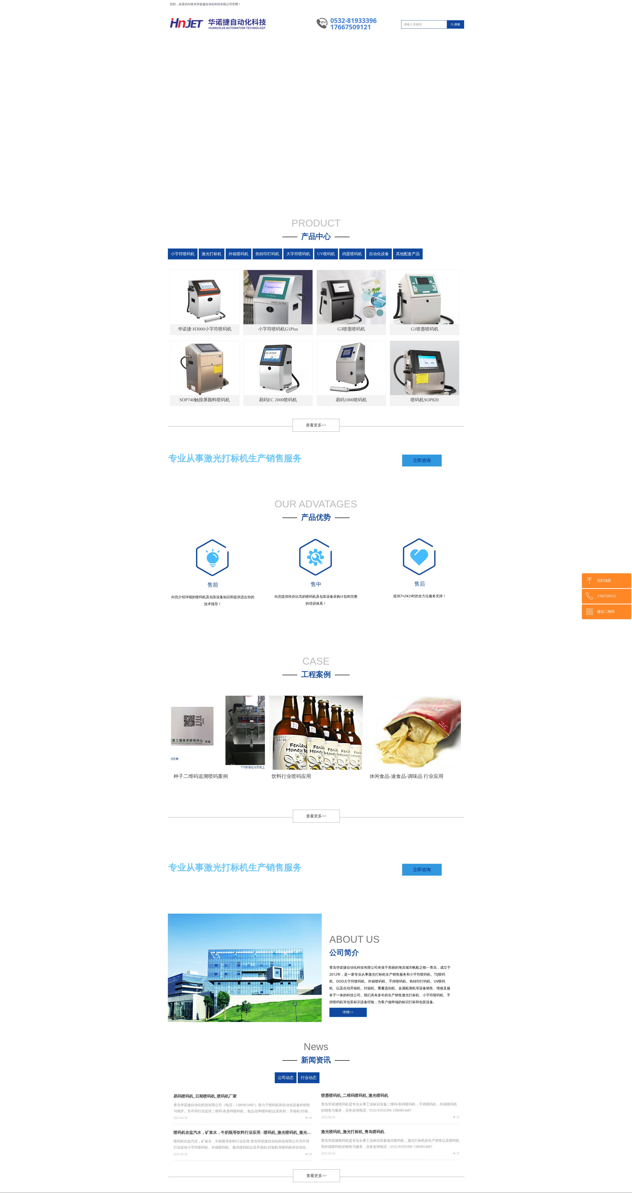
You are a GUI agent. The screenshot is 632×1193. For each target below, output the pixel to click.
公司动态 (295, 1078)
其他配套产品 (447, 254)
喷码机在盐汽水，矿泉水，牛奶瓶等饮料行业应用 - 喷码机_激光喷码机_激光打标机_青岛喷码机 (242, 1133)
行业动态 (337, 1078)
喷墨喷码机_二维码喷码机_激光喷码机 (354, 1095)
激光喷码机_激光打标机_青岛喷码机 (352, 1132)
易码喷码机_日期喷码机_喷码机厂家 (205, 1096)
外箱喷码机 (249, 254)
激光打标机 (216, 254)
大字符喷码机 (315, 254)
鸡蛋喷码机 (381, 254)
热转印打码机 (282, 254)
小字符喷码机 (184, 254)
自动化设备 (414, 254)
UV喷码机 (348, 254)
